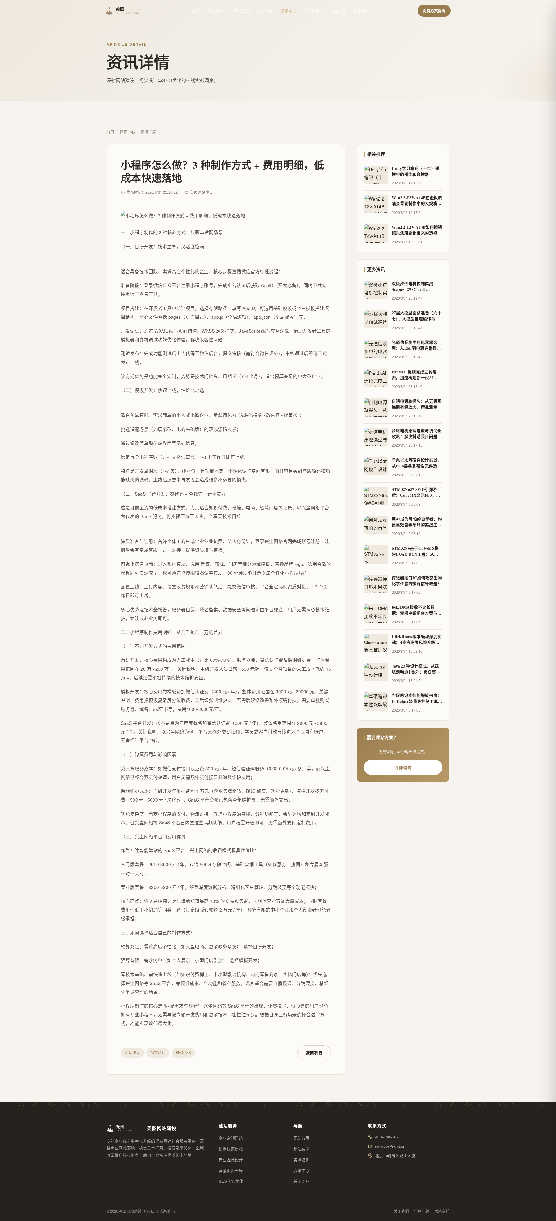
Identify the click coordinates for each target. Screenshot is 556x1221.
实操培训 (265, 11)
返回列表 (314, 1053)
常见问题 (421, 1211)
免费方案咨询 (434, 10)
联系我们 (361, 11)
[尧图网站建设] (125, 10)
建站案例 (243, 11)
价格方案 (338, 11)
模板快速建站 (231, 1149)
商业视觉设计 (231, 1160)
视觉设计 (157, 1052)
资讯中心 (288, 11)
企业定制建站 (231, 1138)
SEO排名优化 (231, 1181)
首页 (197, 11)
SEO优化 (183, 1052)
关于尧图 (311, 11)
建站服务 (215, 11)
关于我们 (401, 1211)
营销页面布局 (231, 1170)
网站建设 (132, 1052)
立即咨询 (403, 767)
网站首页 (301, 1138)
